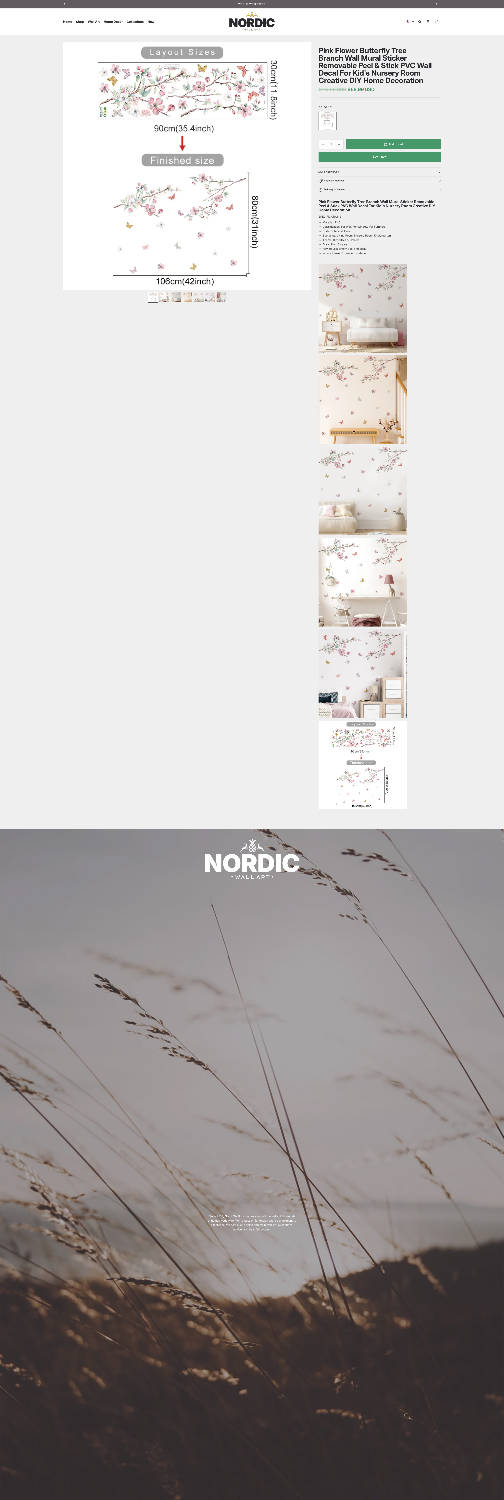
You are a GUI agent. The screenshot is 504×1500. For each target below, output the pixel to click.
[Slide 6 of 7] (210, 297)
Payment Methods (334, 180)
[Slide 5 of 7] (199, 297)
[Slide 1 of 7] (153, 297)
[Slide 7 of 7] (221, 297)
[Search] (419, 21)
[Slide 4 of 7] (187, 297)
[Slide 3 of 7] (176, 297)
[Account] (428, 21)
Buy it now (380, 156)
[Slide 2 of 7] (164, 297)
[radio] (328, 121)
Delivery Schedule (334, 189)
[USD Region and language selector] (410, 21)
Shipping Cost (331, 171)
